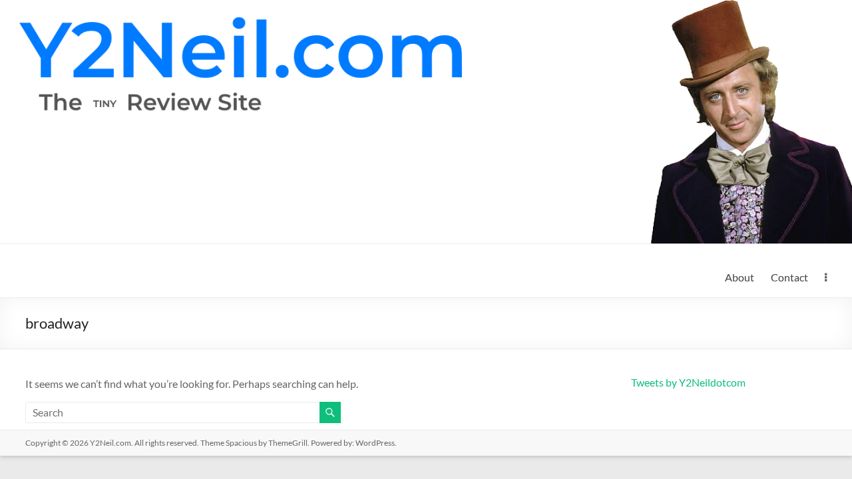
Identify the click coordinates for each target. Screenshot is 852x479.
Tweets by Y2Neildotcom (688, 382)
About (739, 277)
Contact (789, 277)
